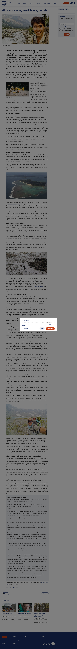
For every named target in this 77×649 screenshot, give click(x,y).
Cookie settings (25, 328)
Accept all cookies (50, 328)
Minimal (42, 328)
